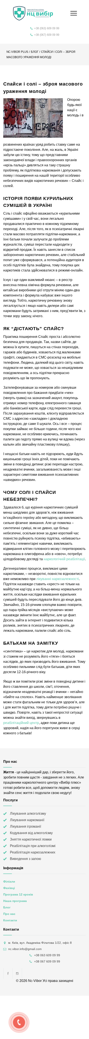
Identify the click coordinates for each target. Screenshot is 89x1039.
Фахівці (9, 888)
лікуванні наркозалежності (57, 579)
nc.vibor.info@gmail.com (25, 949)
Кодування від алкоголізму (31, 833)
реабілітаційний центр (21, 723)
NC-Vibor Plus (17, 51)
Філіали (9, 881)
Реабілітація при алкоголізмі (33, 846)
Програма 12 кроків (18, 894)
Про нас (9, 914)
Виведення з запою (25, 859)
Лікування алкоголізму (28, 813)
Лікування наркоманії (27, 820)
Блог (34, 51)
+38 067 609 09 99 (47, 961)
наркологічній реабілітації (64, 559)
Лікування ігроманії (25, 826)
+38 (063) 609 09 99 (46, 28)
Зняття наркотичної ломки (31, 839)
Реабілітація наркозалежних (32, 852)
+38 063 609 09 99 (47, 955)
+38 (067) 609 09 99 (46, 34)
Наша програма (15, 901)
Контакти (10, 920)
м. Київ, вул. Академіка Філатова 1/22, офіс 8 (40, 942)
